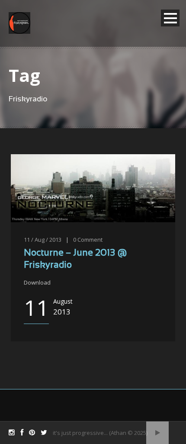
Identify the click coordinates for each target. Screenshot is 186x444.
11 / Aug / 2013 (42, 239)
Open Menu (170, 18)
